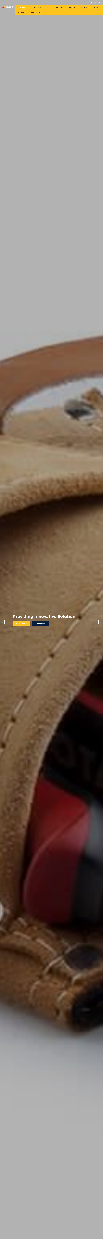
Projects (84, 7)
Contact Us (36, 12)
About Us (59, 7)
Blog (96, 7)
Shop (48, 7)
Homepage (22, 7)
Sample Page (37, 7)
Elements (22, 12)
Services (71, 7)
